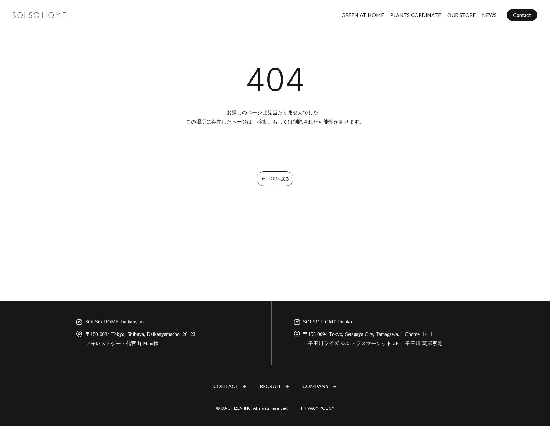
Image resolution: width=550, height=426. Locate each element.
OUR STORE (461, 15)
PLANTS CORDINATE (415, 15)
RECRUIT (270, 386)
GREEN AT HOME (363, 15)
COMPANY (315, 386)
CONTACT (226, 386)
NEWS (489, 15)
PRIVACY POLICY (317, 408)
